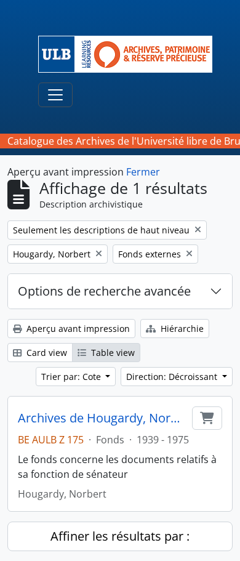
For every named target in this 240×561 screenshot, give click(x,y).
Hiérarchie (181, 328)
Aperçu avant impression (77, 328)
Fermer (143, 172)
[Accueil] (130, 54)
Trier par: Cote (72, 376)
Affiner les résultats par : (120, 536)
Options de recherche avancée (104, 291)
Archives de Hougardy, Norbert (102, 418)
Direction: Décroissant (173, 376)
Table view (112, 352)
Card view (45, 352)
